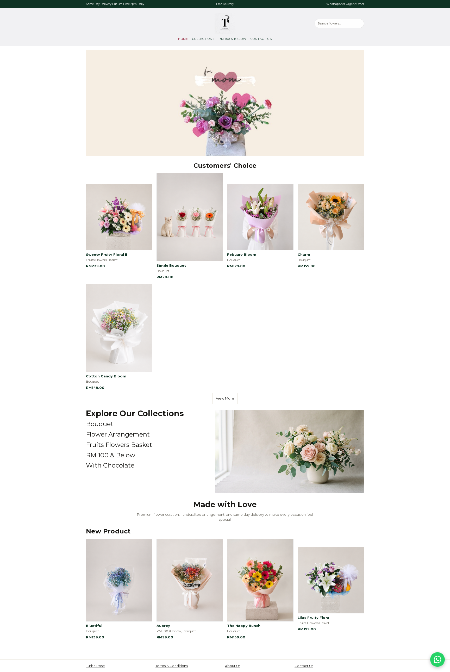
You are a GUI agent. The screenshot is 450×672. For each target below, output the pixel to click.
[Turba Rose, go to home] (225, 23)
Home (183, 39)
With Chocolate (110, 465)
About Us (232, 666)
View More (225, 398)
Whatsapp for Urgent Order (345, 4)
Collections (203, 39)
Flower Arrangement (118, 434)
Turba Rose (95, 666)
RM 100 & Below (232, 39)
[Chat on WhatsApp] (437, 659)
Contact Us (261, 39)
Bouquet (99, 424)
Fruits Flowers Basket (119, 445)
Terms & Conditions (171, 666)
